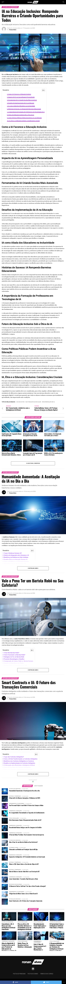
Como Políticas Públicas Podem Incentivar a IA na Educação (25, 117)
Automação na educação (33, 402)
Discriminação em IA (49, 402)
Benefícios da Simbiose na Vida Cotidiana (16, 557)
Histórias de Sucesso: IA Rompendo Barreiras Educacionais (24, 109)
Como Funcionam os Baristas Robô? (14, 655)
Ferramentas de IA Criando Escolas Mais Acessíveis (22, 100)
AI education (20, 402)
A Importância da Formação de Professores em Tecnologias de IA (26, 112)
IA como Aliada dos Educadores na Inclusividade (21, 106)
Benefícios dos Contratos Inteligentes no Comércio (19, 761)
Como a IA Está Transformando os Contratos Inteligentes (20, 759)
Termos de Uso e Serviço (46, 974)
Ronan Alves (12, 29)
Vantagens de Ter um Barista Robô (14, 657)
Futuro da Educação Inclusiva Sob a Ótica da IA (21, 115)
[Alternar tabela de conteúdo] (43, 90)
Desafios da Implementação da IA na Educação (21, 103)
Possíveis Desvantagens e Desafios (14, 659)
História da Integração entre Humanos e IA (16, 555)
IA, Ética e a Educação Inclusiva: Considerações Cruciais (24, 120)
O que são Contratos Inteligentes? (14, 757)
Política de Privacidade (19, 974)
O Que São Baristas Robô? (11, 653)
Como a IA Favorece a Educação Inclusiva (19, 94)
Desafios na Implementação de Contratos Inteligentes (19, 763)
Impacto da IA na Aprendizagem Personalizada (21, 97)
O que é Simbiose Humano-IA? (13, 553)
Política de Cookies (33, 974)
